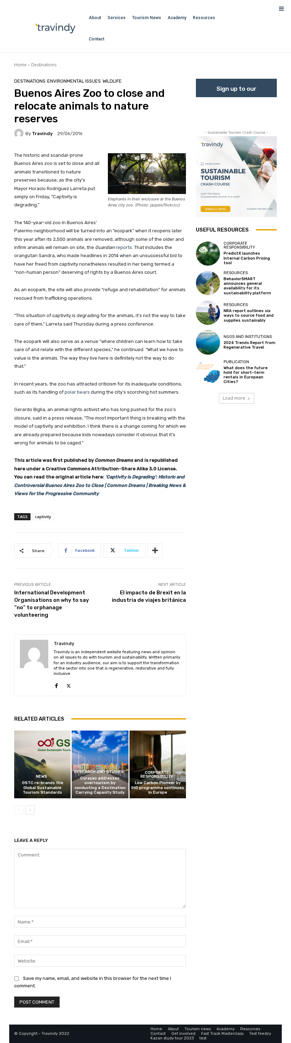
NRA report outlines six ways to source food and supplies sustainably (249, 315)
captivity (43, 516)
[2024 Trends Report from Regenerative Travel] (208, 342)
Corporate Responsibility (157, 774)
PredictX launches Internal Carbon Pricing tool (247, 258)
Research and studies (99, 772)
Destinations (43, 65)
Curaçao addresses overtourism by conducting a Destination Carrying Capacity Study (100, 785)
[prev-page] (18, 810)
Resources (236, 273)
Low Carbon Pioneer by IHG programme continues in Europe (157, 787)
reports (124, 247)
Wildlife (112, 81)
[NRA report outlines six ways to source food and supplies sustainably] (208, 313)
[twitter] (68, 684)
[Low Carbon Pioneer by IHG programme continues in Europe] (158, 764)
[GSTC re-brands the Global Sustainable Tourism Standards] (42, 764)
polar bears (77, 392)
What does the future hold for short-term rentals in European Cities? (246, 375)
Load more (234, 398)
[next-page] (30, 810)
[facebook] (56, 684)
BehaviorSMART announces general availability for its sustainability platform (247, 286)
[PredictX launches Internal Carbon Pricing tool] (208, 254)
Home (20, 65)
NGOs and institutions (248, 337)
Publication (236, 362)
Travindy (42, 133)
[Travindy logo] (55, 28)
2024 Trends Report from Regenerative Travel (249, 345)
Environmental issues (74, 81)
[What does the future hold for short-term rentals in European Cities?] (208, 372)
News (41, 776)
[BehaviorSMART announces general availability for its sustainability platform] (208, 283)
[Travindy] (20, 133)
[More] (155, 550)
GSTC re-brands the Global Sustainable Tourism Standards (42, 787)
